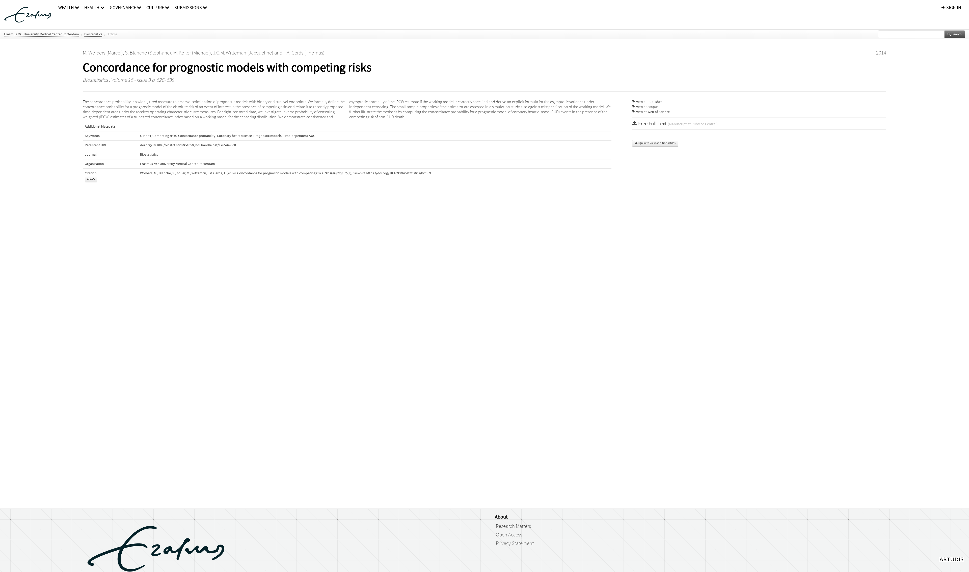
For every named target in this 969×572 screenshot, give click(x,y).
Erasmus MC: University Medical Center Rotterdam (41, 34)
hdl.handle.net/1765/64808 (215, 145)
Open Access (509, 535)
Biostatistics (93, 34)
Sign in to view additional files (656, 143)
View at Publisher (648, 102)
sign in (953, 7)
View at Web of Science (652, 112)
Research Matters (513, 526)
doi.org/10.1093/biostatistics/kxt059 (167, 145)
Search (956, 34)
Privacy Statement (515, 543)
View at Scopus (646, 107)
